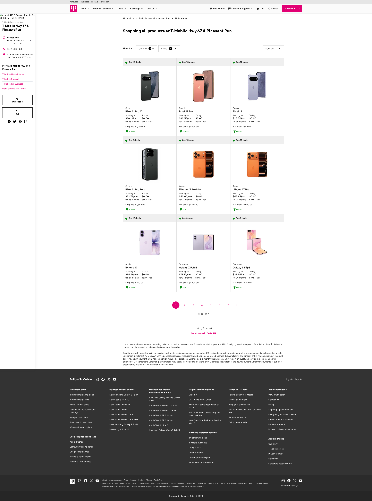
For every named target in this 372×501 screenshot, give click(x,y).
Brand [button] (164, 48)
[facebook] (9, 121)
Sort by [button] (273, 48)
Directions (17, 100)
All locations (128, 18)
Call (17, 112)
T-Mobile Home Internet (13, 74)
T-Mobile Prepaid (10, 79)
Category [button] (144, 48)
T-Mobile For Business (12, 84)
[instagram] (25, 121)
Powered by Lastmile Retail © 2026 (186, 496)
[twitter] (14, 121)
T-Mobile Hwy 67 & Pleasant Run (154, 18)
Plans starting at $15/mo (14, 88)
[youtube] (20, 121)
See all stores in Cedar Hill (203, 333)
